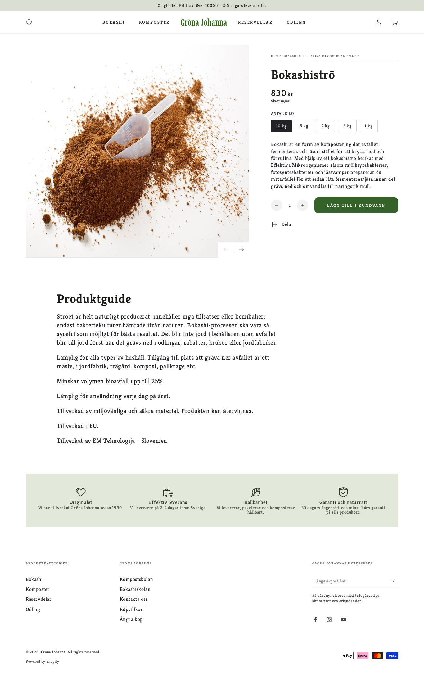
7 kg (328, 127)
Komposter (38, 589)
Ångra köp (131, 619)
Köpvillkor (131, 609)
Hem (275, 56)
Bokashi (34, 579)
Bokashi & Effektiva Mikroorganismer (319, 56)
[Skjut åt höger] (241, 250)
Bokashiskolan (135, 589)
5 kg (306, 127)
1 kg (371, 127)
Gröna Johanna (53, 652)
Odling (33, 609)
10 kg (284, 127)
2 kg (350, 127)
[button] (29, 22)
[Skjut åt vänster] (226, 250)
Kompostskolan (136, 579)
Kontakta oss (134, 599)
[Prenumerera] (394, 581)
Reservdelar (39, 599)
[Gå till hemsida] (204, 22)
